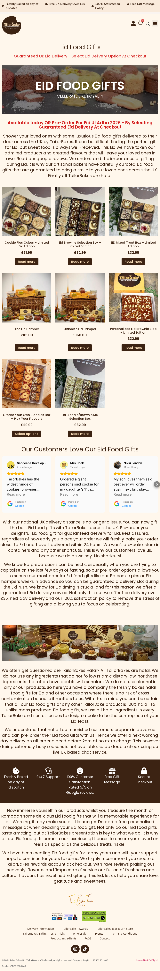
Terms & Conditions (124, 933)
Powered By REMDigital (146, 960)
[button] (155, 23)
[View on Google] (11, 465)
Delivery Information (40, 928)
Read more (26, 261)
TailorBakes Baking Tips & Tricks (44, 933)
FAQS (88, 938)
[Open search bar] (148, 24)
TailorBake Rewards (75, 928)
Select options (26, 434)
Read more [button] (16, 494)
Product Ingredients (63, 938)
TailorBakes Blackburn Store (114, 928)
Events (99, 933)
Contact (105, 938)
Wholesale (79, 933)
